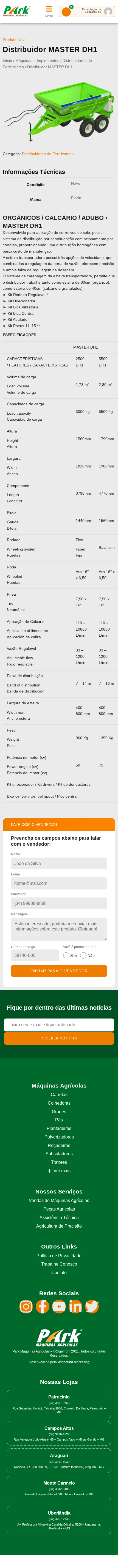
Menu (49, 16)
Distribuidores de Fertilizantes (48, 154)
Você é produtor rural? (79, 951)
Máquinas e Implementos (37, 61)
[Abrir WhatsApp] (104, 1541)
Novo (75, 183)
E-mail (16, 874)
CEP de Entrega (23, 947)
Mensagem (19, 914)
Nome (15, 854)
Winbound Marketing (73, 1362)
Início (7, 61)
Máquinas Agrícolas (59, 1085)
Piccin (76, 198)
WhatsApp (18, 894)
